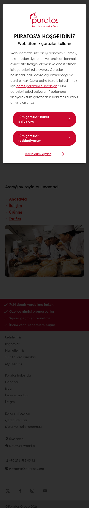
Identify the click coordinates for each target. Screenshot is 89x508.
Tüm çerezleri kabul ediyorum (33, 119)
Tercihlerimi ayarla (38, 154)
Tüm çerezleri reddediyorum (29, 138)
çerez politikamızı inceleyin (36, 85)
